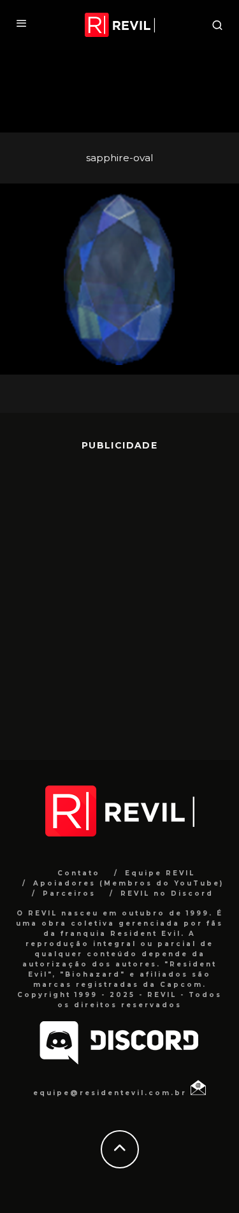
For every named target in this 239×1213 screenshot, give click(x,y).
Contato (78, 873)
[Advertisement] (119, 596)
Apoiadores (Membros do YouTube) (128, 883)
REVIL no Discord (167, 893)
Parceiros (69, 893)
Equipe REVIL (160, 873)
